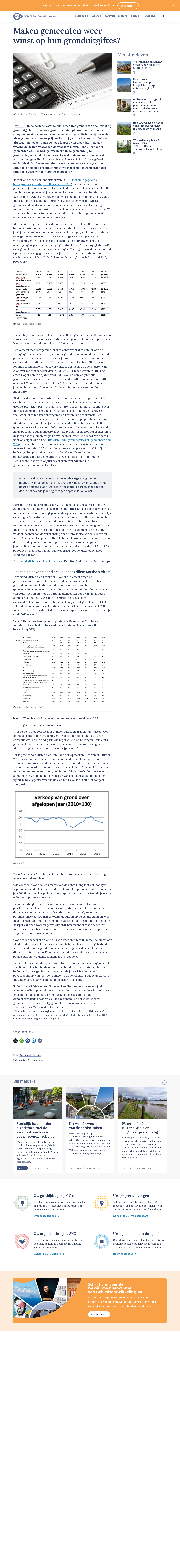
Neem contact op (123, 1254)
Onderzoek (19, 125)
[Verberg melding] (173, 5)
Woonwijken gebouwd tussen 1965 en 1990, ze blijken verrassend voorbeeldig (147, 145)
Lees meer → (128, 5)
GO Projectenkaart (116, 15)
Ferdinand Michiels (27, 114)
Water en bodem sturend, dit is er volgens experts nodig (140, 1128)
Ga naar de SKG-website (47, 1254)
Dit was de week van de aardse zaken (85, 1126)
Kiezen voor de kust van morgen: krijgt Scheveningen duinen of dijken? (145, 84)
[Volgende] (164, 1082)
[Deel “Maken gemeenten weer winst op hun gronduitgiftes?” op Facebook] (27, 1040)
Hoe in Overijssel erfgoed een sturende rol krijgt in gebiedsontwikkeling (148, 125)
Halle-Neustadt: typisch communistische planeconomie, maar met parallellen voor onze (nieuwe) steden (147, 105)
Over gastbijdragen (45, 1216)
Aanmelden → (99, 1314)
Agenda (96, 15)
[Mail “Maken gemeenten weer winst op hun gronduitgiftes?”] (40, 1040)
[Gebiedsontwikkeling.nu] (42, 16)
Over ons (150, 15)
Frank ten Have (53, 561)
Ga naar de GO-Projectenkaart (130, 1216)
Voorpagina (81, 15)
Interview (35, 1168)
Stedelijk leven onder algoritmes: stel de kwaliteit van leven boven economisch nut (35, 1130)
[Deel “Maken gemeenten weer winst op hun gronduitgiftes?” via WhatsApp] (21, 1040)
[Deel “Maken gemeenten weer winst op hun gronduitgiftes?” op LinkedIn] (34, 1040)
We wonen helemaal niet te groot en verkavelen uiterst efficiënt (147, 64)
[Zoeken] (163, 16)
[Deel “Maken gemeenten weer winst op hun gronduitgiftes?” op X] (15, 1040)
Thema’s (135, 15)
